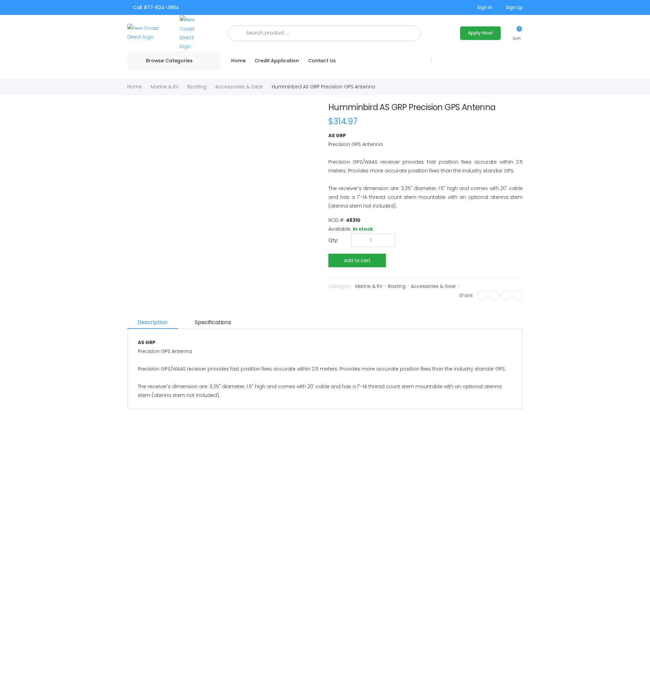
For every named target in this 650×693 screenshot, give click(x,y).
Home (238, 60)
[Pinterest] (518, 295)
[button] (517, 33)
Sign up (514, 7)
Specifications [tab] (213, 322)
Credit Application (277, 60)
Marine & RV (165, 86)
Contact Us (322, 60)
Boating (197, 86)
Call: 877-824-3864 (156, 7)
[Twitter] (494, 295)
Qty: (333, 240)
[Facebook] (482, 295)
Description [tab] (152, 322)
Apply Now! (480, 32)
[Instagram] (506, 295)
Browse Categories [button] (169, 60)
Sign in (484, 7)
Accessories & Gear (239, 86)
